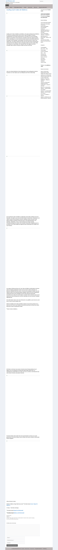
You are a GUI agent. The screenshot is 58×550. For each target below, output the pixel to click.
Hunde (25, 7)
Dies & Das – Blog (44, 48)
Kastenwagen (43, 50)
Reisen (11, 7)
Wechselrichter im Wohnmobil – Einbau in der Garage (46, 37)
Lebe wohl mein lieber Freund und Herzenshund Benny (45, 41)
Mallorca (8, 516)
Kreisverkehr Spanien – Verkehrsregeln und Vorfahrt (46, 88)
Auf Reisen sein (10, 1)
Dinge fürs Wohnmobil (43, 7)
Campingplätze (43, 47)
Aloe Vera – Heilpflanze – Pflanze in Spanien (45, 79)
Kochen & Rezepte (44, 51)
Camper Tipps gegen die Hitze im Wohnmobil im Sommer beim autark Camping (20, 517)
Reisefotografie (43, 55)
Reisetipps (43, 58)
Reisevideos (43, 59)
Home (7, 7)
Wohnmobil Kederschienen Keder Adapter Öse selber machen (46, 72)
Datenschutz (27, 548)
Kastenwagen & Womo (18, 7)
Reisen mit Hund (44, 56)
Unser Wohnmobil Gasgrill (46, 22)
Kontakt (22, 548)
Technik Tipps (43, 62)
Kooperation (32, 548)
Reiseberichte (9, 515)
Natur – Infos (43, 52)
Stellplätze (43, 60)
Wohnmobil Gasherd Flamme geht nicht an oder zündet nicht (46, 76)
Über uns (35, 7)
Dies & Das (30, 7)
